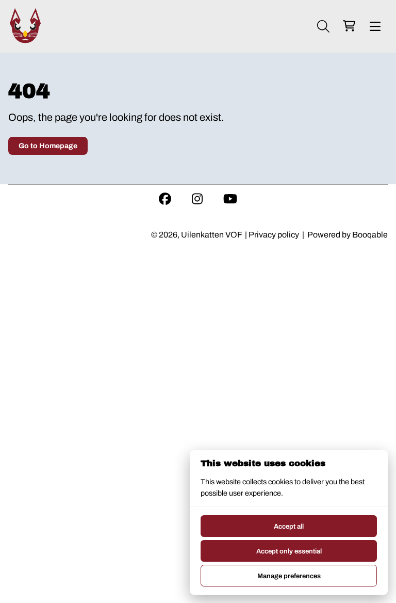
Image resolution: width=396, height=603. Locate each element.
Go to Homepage (48, 146)
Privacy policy (274, 234)
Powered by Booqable (347, 234)
